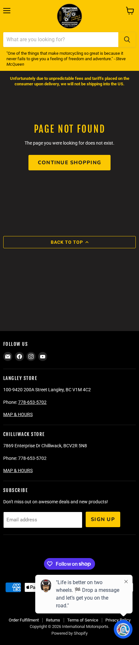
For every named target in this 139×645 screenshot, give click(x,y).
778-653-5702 (32, 402)
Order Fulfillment (24, 620)
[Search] (127, 39)
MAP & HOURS (18, 414)
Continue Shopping (70, 162)
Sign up (103, 519)
